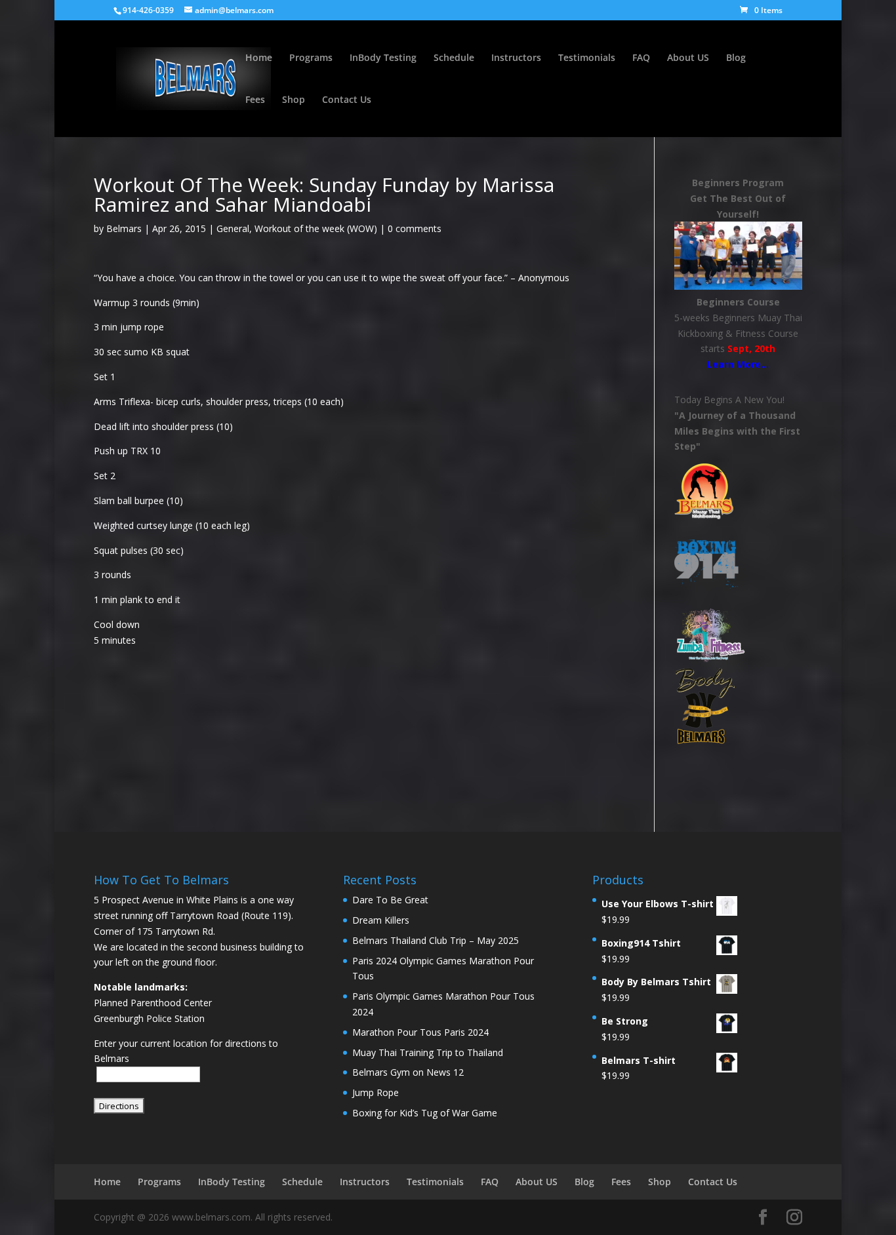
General (232, 228)
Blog (736, 58)
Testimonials (586, 58)
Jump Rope (375, 1092)
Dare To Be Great (390, 899)
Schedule (454, 58)
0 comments (414, 228)
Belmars (124, 228)
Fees (255, 100)
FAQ (641, 58)
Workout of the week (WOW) (316, 228)
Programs (311, 58)
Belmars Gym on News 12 (408, 1072)
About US (688, 58)
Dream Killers (380, 920)
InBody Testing (383, 58)
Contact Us (346, 100)
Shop (293, 100)
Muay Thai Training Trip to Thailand (427, 1052)
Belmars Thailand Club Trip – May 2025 (435, 940)
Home (258, 58)
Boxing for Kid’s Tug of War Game (424, 1113)
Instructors (516, 58)
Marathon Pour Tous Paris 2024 (420, 1032)
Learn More (734, 364)
